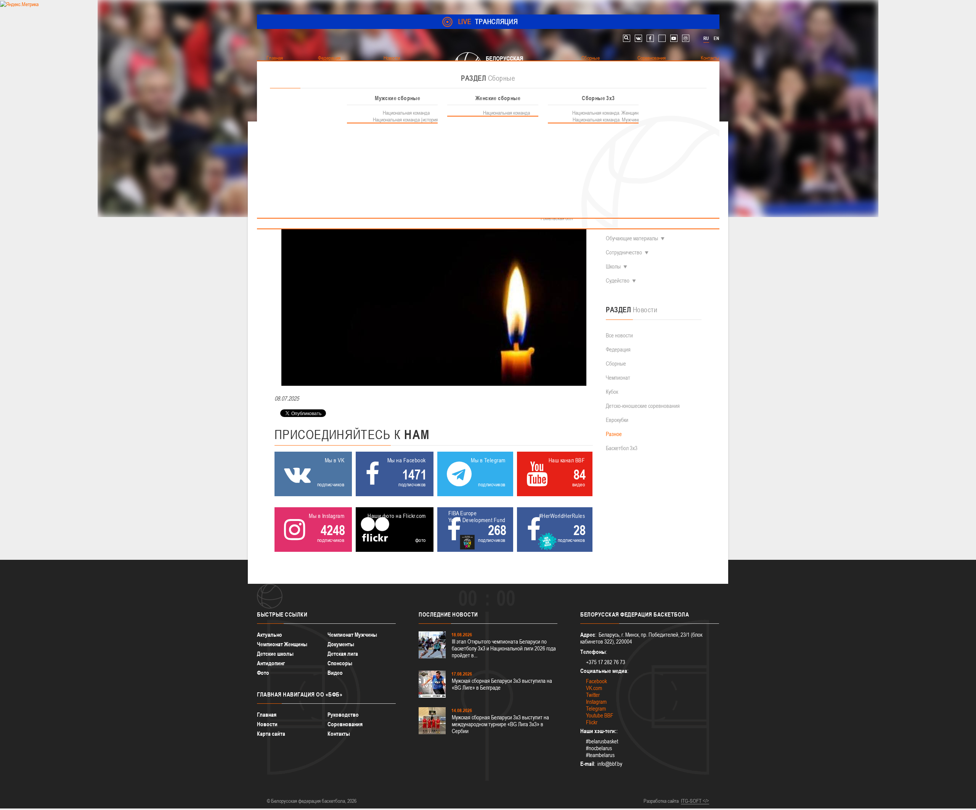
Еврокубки (617, 420)
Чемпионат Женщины (282, 644)
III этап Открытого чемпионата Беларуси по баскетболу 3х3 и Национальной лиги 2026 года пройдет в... (504, 648)
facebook (650, 38)
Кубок (612, 391)
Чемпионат (618, 377)
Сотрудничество (624, 252)
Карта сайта (271, 733)
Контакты (338, 733)
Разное (614, 434)
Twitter (593, 695)
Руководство (343, 714)
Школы (613, 266)
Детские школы (275, 653)
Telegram (596, 708)
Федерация (618, 349)
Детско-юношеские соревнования (643, 406)
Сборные (616, 363)
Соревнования (345, 724)
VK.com (594, 688)
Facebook (596, 681)
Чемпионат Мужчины (352, 634)
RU (706, 38)
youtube (673, 38)
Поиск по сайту (626, 38)
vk (638, 38)
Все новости (619, 335)
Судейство (617, 280)
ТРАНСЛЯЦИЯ (488, 22)
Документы (340, 644)
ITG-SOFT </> (695, 801)
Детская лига (342, 653)
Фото (263, 672)
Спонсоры (339, 663)
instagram (685, 38)
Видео (335, 672)
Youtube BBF (599, 715)
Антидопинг (271, 663)
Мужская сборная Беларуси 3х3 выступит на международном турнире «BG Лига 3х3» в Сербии (500, 724)
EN (716, 38)
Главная (266, 714)
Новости (267, 724)
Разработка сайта (661, 801)
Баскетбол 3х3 (621, 448)
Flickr (591, 722)
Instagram (596, 701)
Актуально (269, 634)
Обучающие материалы (632, 238)
